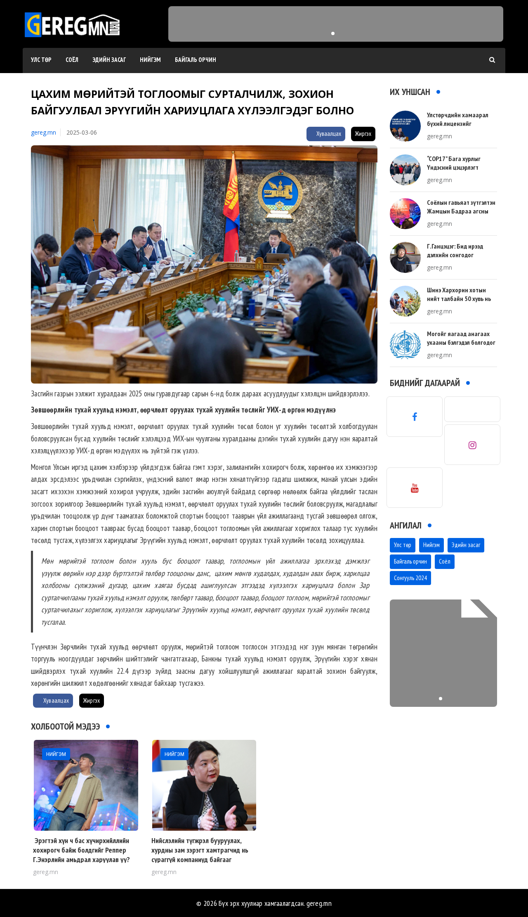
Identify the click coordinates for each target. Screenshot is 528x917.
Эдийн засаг (109, 60)
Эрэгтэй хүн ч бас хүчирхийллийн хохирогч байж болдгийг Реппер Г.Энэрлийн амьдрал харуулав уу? (81, 850)
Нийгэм (150, 60)
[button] (333, 33)
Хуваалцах (328, 133)
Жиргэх (363, 133)
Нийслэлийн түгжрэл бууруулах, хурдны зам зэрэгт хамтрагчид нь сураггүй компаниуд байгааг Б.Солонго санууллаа (199, 855)
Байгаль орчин (195, 60)
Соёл (72, 60)
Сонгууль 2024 (410, 578)
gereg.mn (43, 132)
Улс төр (41, 60)
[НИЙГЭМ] (86, 784)
